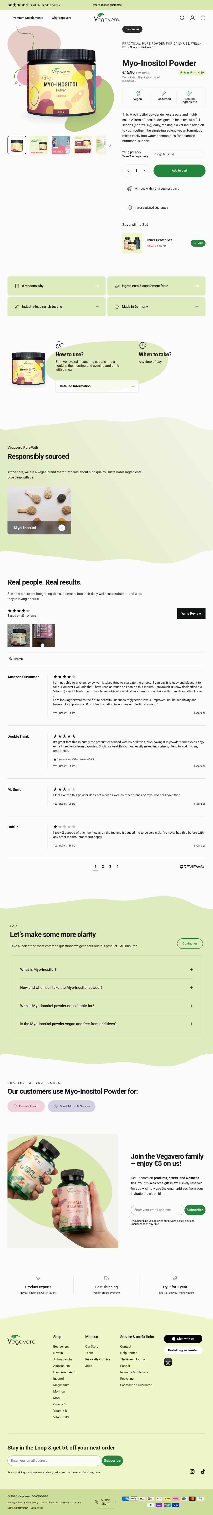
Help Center (128, 1353)
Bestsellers (61, 1346)
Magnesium (61, 1385)
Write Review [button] (191, 613)
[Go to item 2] (39, 145)
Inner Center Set (159, 240)
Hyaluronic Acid (64, 1372)
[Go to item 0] (16, 145)
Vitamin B (60, 1411)
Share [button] (72, 713)
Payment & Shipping (71, 1502)
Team (89, 1353)
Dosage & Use (161, 154)
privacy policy (176, 1220)
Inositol (58, 1379)
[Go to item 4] (83, 145)
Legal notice (37, 1508)
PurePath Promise (97, 1359)
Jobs (88, 1366)
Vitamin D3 (61, 1417)
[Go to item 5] (105, 145)
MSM (57, 1398)
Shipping (143, 77)
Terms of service (49, 1502)
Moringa (59, 1391)
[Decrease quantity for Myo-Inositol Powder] (127, 171)
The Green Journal (133, 1359)
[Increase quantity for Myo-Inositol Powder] (145, 171)
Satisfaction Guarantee (136, 1385)
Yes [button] (55, 713)
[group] (29, 611)
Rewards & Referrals (134, 1372)
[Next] (104, 86)
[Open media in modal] (60, 79)
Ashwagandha (63, 1359)
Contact (125, 1346)
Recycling (127, 1379)
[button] (18, 635)
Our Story (91, 1346)
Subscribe (195, 1210)
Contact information (17, 1508)
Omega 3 (59, 1404)
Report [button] (63, 713)
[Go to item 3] (61, 145)
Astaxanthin (61, 1366)
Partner (125, 1366)
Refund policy (31, 1502)
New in (58, 1353)
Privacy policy (14, 1502)
